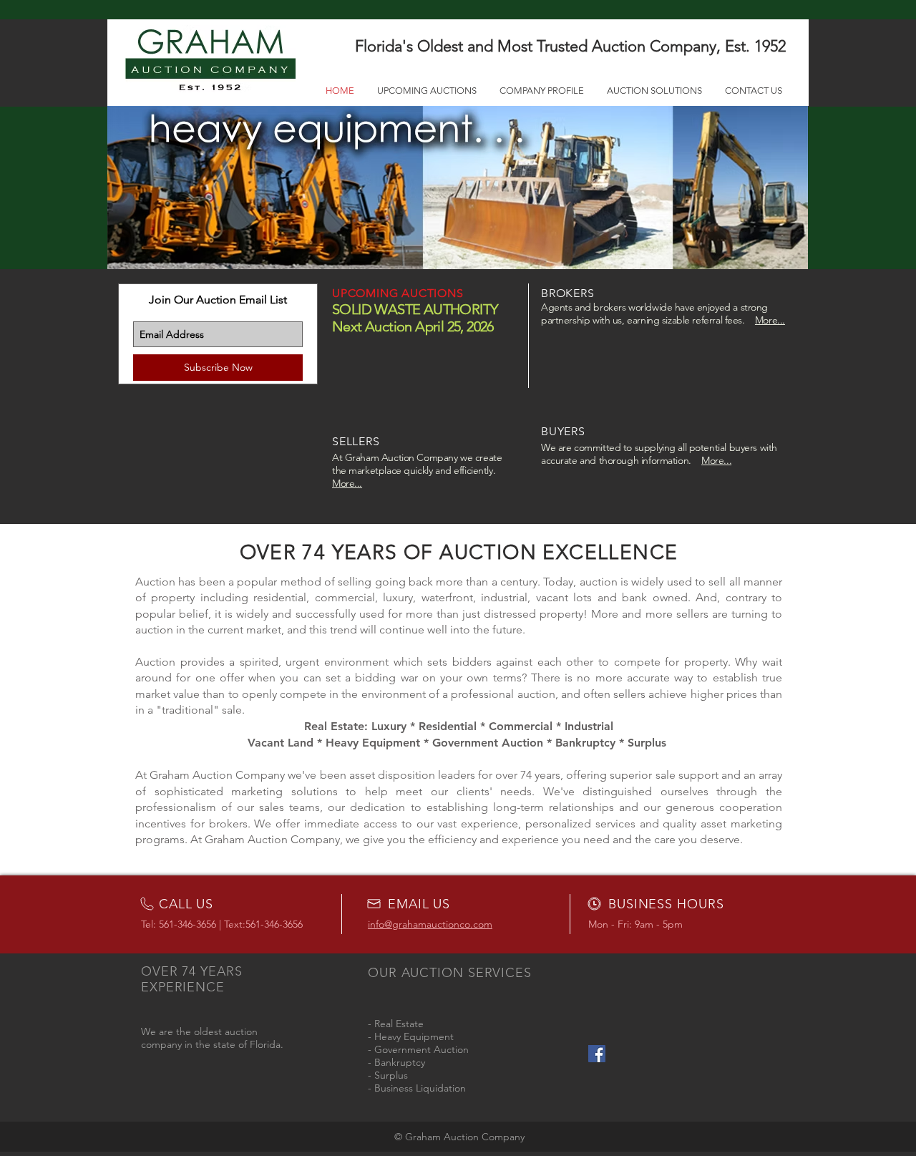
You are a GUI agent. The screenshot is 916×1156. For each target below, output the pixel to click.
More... (770, 320)
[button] (457, 187)
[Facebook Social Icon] (596, 1053)
